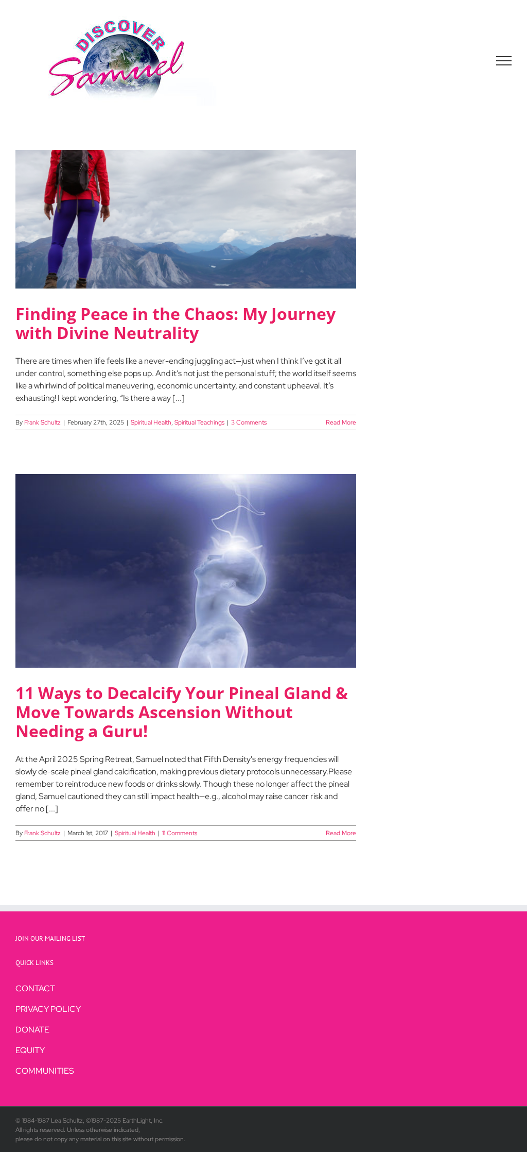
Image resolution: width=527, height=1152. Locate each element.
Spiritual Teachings (199, 422)
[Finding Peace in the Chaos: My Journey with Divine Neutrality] (185, 219)
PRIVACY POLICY (48, 1009)
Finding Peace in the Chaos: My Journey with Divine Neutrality (175, 323)
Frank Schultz (42, 422)
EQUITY (30, 1050)
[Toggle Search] (468, 60)
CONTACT (35, 988)
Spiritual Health (151, 422)
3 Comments (249, 422)
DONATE (32, 1029)
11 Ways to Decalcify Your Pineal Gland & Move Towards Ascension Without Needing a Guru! (181, 712)
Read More (341, 422)
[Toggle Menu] (504, 60)
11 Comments (179, 833)
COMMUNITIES (44, 1070)
